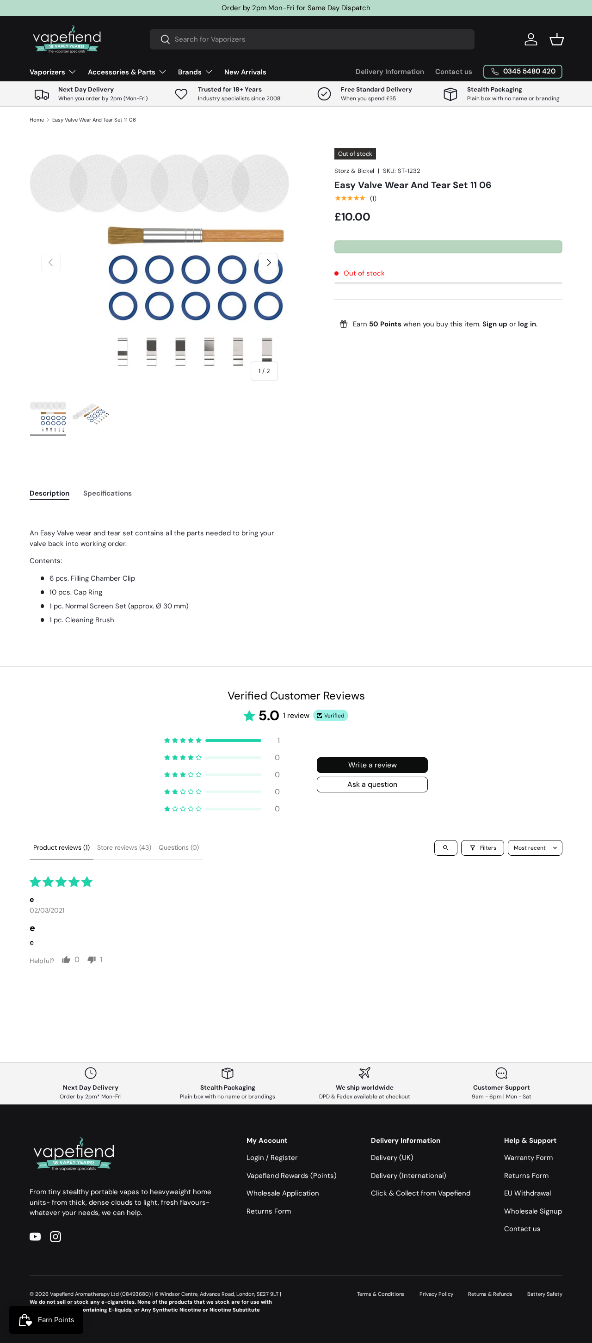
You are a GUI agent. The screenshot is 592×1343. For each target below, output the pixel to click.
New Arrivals (245, 72)
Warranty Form (528, 1157)
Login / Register (272, 1157)
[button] (557, 39)
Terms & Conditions (381, 1294)
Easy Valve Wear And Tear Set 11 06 (94, 120)
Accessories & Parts (121, 72)
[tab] (49, 493)
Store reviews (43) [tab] (124, 847)
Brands (190, 72)
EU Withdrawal (527, 1193)
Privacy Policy (436, 1294)
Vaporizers (47, 72)
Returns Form (269, 1211)
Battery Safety (544, 1294)
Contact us (453, 71)
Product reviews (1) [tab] (61, 847)
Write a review (372, 765)
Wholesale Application (283, 1193)
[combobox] (312, 39)
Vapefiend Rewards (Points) (292, 1175)
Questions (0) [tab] (179, 847)
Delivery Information (390, 71)
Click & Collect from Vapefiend (420, 1193)
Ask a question (372, 784)
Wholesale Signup (533, 1211)
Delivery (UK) (392, 1157)
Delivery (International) (408, 1175)
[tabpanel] (160, 568)
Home (37, 120)
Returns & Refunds (490, 1294)
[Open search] (445, 848)
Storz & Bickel (354, 171)
